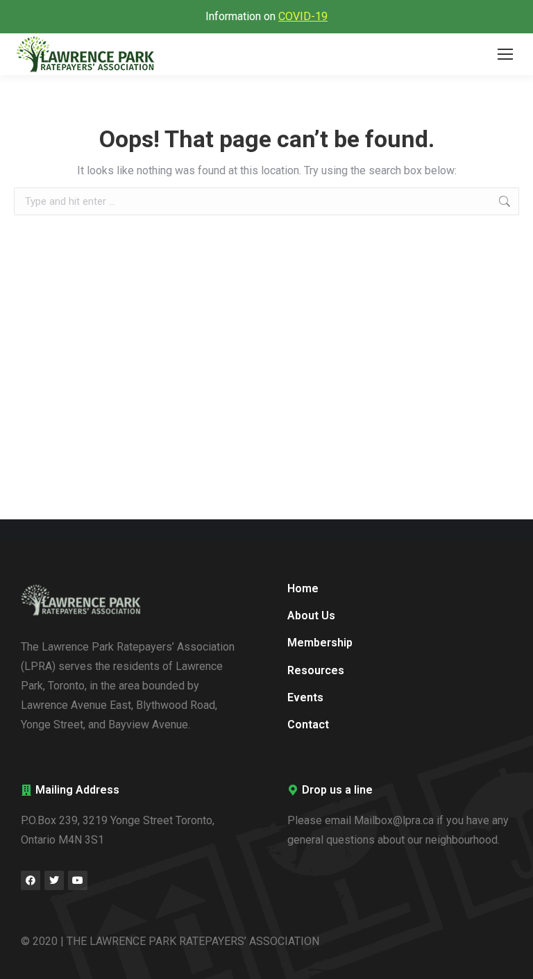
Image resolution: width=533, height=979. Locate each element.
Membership (320, 642)
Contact (308, 724)
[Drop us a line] (292, 790)
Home (303, 588)
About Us (311, 615)
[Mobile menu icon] (505, 54)
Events (305, 697)
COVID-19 (303, 16)
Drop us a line (337, 789)
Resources (315, 670)
